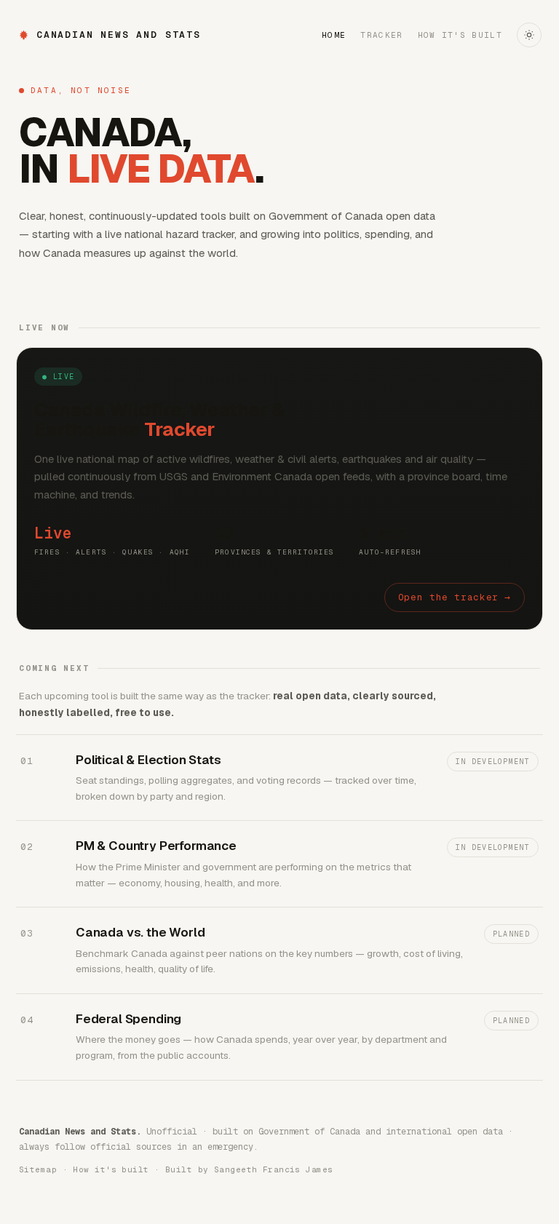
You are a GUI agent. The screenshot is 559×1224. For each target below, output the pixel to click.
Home (334, 35)
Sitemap (38, 1169)
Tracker (381, 35)
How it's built (460, 35)
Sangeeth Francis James (273, 1169)
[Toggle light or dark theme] (529, 35)
